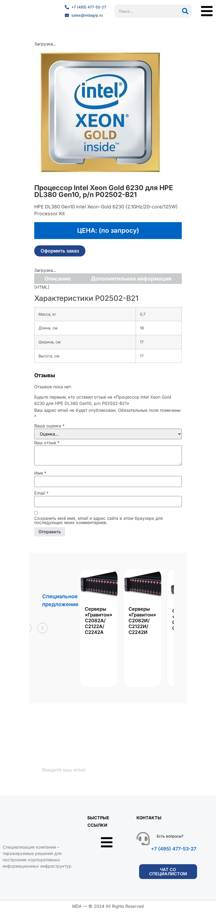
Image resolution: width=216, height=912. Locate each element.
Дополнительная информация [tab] (131, 278)
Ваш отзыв (47, 443)
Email (41, 493)
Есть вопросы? (170, 836)
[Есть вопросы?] (143, 838)
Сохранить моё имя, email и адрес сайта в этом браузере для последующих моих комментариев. (98, 520)
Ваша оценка (49, 426)
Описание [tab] (58, 278)
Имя (40, 473)
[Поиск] (185, 11)
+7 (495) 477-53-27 (173, 849)
